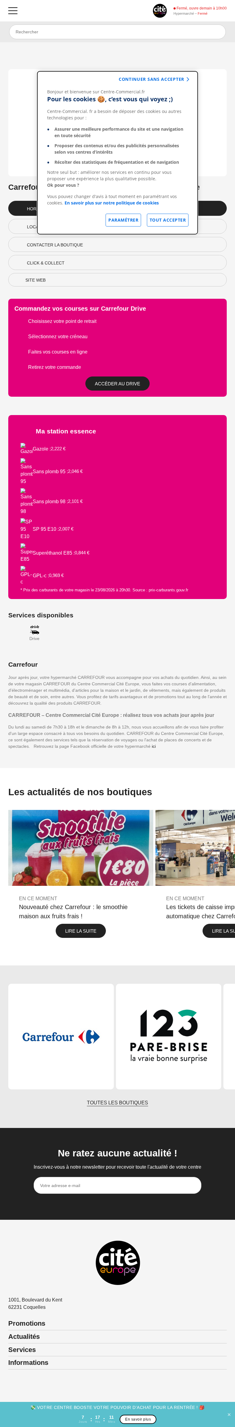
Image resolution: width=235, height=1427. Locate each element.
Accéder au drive (117, 383)
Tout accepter (168, 220)
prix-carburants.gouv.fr (168, 590)
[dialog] (117, 152)
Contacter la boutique (55, 244)
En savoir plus (138, 1419)
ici (154, 746)
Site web (35, 280)
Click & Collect (46, 262)
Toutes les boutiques (117, 1102)
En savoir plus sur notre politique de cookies (112, 203)
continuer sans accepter (151, 79)
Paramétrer (123, 220)
